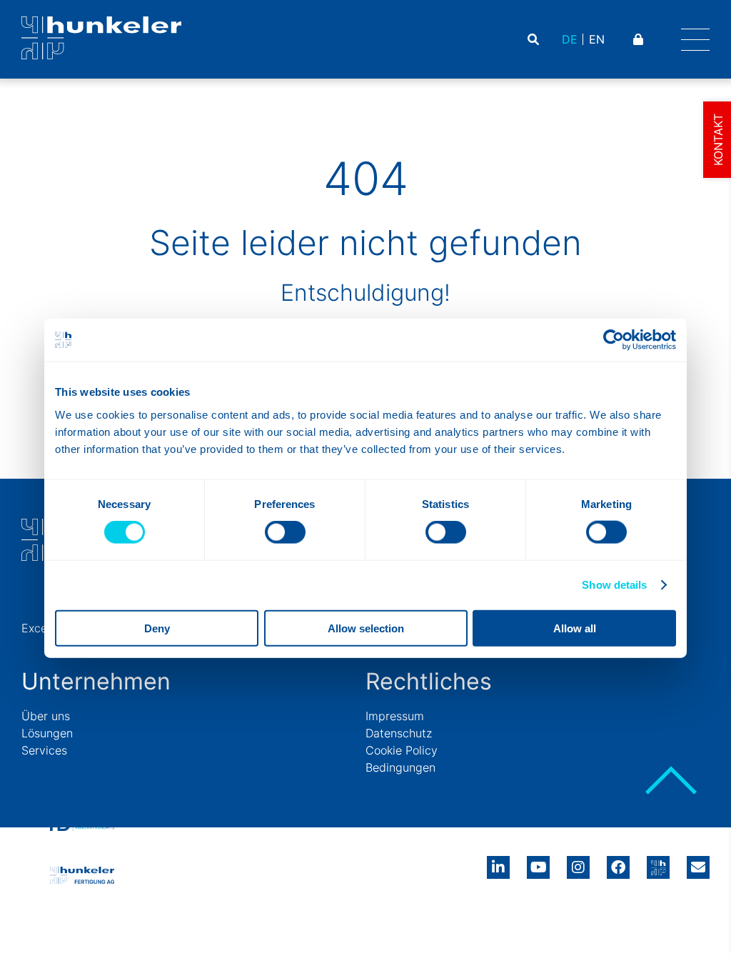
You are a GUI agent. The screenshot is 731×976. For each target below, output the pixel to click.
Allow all (574, 628)
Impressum (395, 716)
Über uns (45, 716)
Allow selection (366, 628)
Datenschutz (399, 733)
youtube (538, 862)
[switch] (285, 532)
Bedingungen (400, 767)
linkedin (498, 862)
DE (570, 39)
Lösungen (47, 733)
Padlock (640, 39)
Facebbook (618, 862)
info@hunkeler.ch (698, 862)
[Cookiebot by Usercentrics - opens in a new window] (613, 340)
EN (597, 39)
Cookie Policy (402, 750)
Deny (157, 628)
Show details (614, 585)
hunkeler (658, 862)
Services (44, 750)
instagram (578, 862)
